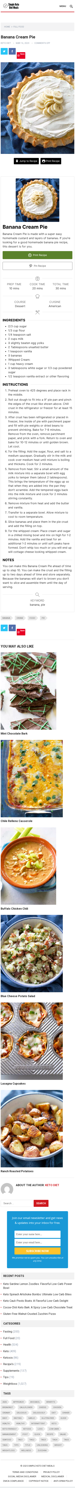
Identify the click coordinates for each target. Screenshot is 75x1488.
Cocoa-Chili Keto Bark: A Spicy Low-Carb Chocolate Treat (37, 1307)
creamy (6, 1413)
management (9, 1434)
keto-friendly (9, 1429)
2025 (4, 1402)
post (25, 1434)
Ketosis (8, 1357)
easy (4, 1418)
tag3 (43, 1440)
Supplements (11, 1370)
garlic (31, 1418)
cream (20, 618)
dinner (65, 1413)
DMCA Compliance (13, 1481)
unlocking (42, 1445)
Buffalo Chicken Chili (14, 908)
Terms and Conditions (25, 1472)
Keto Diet (6, 43)
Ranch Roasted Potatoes (17, 1171)
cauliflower (26, 1407)
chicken (57, 1407)
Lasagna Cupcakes (13, 1083)
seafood (6, 1440)
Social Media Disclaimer (22, 1476)
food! (32, 618)
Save (22, 54)
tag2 (31, 1440)
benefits (50, 1402)
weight (58, 1445)
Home (7, 27)
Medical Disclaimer (52, 1476)
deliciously (39, 1413)
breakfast (7, 1407)
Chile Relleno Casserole (16, 821)
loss (40, 1429)
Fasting (7, 1331)
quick (37, 1434)
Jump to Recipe (28, 161)
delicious (22, 1413)
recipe (50, 1434)
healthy (20, 1423)
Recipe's (8, 1364)
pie (43, 618)
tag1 (20, 1440)
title (27, 1445)
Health (7, 1344)
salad (63, 1434)
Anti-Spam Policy (63, 1481)
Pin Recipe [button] (39, 265)
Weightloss (10, 1383)
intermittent (38, 1423)
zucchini (42, 1450)
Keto (6, 1351)
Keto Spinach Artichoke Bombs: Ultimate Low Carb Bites (37, 1294)
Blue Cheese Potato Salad (18, 996)
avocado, (35, 1402)
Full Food (18, 27)
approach (18, 1402)
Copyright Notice (38, 1481)
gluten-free (48, 1418)
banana (6, 618)
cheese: (43, 1407)
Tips (6, 1377)
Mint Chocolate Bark (14, 733)
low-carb (54, 1429)
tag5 (66, 1440)
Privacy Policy (51, 1472)
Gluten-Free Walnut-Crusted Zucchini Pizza (29, 1313)
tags (5, 1445)
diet (54, 1413)
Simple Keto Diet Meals (41, 1466)
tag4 (54, 1440)
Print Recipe (52, 161)
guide (63, 1418)
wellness (26, 1450)
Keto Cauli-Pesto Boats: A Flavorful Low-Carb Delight (35, 1300)
